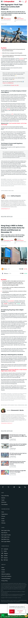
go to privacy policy (20, 611)
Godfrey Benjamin (7, 18)
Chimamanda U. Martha (8, 240)
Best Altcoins (4, 532)
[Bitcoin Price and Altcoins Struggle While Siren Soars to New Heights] (5, 472)
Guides (3, 520)
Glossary (3, 523)
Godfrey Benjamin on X (5, 208)
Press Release (4, 504)
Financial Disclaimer (5, 578)
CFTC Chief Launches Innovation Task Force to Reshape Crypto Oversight (18, 454)
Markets (3, 497)
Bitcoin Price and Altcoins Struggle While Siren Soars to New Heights (17, 471)
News (12, 190)
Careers (3, 571)
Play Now (26, 616)
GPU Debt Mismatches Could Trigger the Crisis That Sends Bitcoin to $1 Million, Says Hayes (18, 436)
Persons (3, 516)
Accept (11, 611)
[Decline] (25, 605)
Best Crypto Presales (6, 534)
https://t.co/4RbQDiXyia (8, 83)
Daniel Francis (13, 439)
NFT (12, 114)
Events (2, 518)
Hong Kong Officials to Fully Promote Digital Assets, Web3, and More (14, 370)
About (2, 567)
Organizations (4, 514)
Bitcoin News (4, 405)
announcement (11, 300)
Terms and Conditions (6, 576)
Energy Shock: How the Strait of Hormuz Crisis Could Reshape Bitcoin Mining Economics (17, 463)
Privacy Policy (4, 580)
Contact (3, 569)
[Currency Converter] (26, 2)
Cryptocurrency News (6, 190)
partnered (21, 58)
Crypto (2, 500)
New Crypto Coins (5, 537)
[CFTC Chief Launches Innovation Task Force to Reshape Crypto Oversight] (5, 455)
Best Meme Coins (5, 539)
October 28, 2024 (14, 85)
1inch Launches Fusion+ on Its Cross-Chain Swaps (14, 124)
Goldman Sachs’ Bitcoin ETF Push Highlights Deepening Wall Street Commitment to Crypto (18, 445)
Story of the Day (5, 495)
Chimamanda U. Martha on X (6, 423)
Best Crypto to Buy (5, 530)
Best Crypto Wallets (5, 541)
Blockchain (3, 502)
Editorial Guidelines (5, 574)
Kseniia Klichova (20, 18)
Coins (2, 512)
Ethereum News (21, 405)
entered (8, 109)
